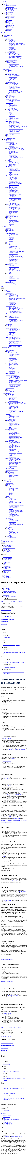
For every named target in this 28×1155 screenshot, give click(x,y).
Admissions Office (12, 749)
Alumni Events (12, 280)
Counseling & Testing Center (13, 204)
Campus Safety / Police (11, 187)
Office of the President (14, 261)
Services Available (13, 169)
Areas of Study (9, 39)
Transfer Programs (10, 52)
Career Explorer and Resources (16, 157)
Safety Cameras (12, 203)
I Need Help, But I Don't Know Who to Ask (13, 662)
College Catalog (10, 25)
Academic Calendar (10, 16)
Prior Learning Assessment (12, 83)
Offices (8, 243)
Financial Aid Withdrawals (15, 131)
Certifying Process (13, 181)
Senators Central (10, 27)
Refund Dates (6, 593)
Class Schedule (9, 24)
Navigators (11, 146)
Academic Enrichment (11, 62)
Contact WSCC (9, 229)
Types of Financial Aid (11, 109)
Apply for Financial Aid (11, 99)
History (8, 231)
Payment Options (13, 105)
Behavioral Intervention (14, 192)
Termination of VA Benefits (15, 183)
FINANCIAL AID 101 (6, 610)
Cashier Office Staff (10, 138)
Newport (11, 241)
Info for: (5, 4)
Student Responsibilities (14, 182)
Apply (2, 286)
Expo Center (9, 29)
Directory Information (14, 221)
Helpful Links (12, 101)
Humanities (11, 47)
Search (2, 598)
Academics (5, 36)
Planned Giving (12, 268)
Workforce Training (7, 1)
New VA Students (13, 178)
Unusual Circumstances (14, 133)
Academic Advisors (13, 152)
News (7, 242)
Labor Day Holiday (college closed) (11, 645)
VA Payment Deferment (14, 179)
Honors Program (13, 67)
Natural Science (12, 49)
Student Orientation (13, 147)
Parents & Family (10, 10)
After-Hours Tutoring (14, 162)
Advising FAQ (12, 155)
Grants (10, 112)
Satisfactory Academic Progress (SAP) (18, 126)
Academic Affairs (13, 246)
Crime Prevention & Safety (15, 194)
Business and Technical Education (17, 44)
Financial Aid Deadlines (7, 616)
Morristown (12, 235)
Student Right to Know (8, 1124)
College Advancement (14, 250)
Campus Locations (10, 233)
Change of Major (13, 156)
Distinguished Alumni (14, 278)
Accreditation (9, 273)
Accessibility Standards (16, 1136)
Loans (10, 113)
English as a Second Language (16, 66)
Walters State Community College (8, 32)
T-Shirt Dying (6, 637)
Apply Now (9, 71)
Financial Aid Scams (14, 118)
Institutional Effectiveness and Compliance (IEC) (16, 258)
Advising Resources (13, 153)
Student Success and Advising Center (14, 148)
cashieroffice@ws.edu (8, 794)
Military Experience (13, 90)
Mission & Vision (10, 230)
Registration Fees (13, 108)
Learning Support (13, 65)
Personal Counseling (14, 209)
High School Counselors (9, 548)
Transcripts (11, 222)
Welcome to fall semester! (9, 667)
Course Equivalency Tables (15, 58)
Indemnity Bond (22, 891)
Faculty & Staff (9, 12)
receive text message (13, 995)
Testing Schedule (13, 212)
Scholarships (12, 114)
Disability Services (10, 166)
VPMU (5, 575)
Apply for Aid (4, 621)
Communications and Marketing (16, 251)
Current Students (10, 7)
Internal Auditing (13, 260)
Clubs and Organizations (12, 216)
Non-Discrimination (7, 1123)
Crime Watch (12, 196)
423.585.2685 (21, 749)
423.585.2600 (7, 1110)
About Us (5, 226)
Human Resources (13, 254)
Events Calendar (10, 17)
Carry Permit (12, 200)
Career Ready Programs (11, 60)
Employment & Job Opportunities (11, 1119)
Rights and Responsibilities (15, 127)
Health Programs (13, 45)
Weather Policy (9, 282)
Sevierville (11, 238)
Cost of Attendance (10, 96)
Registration (12, 151)
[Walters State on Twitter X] (4, 1128)
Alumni (8, 274)
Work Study (12, 116)
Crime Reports (12, 195)
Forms (7, 135)
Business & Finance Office (15, 248)
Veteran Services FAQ (14, 185)
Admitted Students (10, 73)
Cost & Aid (6, 94)
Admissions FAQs (10, 82)
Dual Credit (12, 79)
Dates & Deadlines (10, 120)
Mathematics (12, 48)
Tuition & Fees (9, 103)
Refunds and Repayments (9, 591)
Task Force (11, 186)
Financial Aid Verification (15, 130)
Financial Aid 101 (10, 97)
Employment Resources (14, 207)
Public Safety (12, 51)
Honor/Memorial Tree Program (16, 271)
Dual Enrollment (13, 77)
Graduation (11, 224)
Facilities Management (14, 252)
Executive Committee (14, 267)
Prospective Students (11, 5)
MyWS (5, 3)
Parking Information (13, 190)
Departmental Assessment (15, 87)
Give (4, 1118)
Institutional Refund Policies (9, 592)
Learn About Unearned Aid (7, 981)
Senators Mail (7, 816)
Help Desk (8, 30)
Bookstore (8, 26)
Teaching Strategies (13, 174)
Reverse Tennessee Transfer (15, 56)
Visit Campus (12, 144)
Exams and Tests (13, 86)
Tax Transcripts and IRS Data (16, 129)
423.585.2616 (18, 794)
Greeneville (11, 237)
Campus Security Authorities (15, 199)
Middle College (12, 78)
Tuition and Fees (7, 577)
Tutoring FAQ (12, 164)
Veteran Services (10, 175)
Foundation (8, 264)
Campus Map (9, 20)
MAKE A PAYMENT (18, 601)
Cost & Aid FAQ (10, 134)
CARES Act (12, 117)
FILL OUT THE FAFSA (6, 601)
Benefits (11, 277)
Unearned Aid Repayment (6, 959)
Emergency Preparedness (15, 198)
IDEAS (11, 255)
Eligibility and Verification (7, 619)
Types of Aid (4, 624)
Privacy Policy (6, 1136)
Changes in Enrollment (14, 123)
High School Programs (11, 74)
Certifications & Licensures (15, 91)
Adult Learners (9, 9)
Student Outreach (10, 215)
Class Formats (9, 61)
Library (8, 22)
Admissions (6, 69)
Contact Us (8, 136)
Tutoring (8, 160)
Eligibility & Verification (11, 121)
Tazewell (11, 239)
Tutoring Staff (12, 165)
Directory (8, 21)
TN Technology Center (14, 92)
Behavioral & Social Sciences (16, 43)
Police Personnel (13, 191)
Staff (10, 80)
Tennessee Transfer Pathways (16, 54)
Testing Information (13, 211)
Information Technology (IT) (15, 256)
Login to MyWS (7, 738)
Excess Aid (6, 595)
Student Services (7, 139)
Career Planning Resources (15, 208)
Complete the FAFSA (14, 125)
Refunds (11, 107)
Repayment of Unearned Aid (10, 596)
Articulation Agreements (14, 57)
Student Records (10, 218)
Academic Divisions (11, 40)
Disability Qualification (14, 170)
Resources (5, 13)
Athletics (8, 18)
